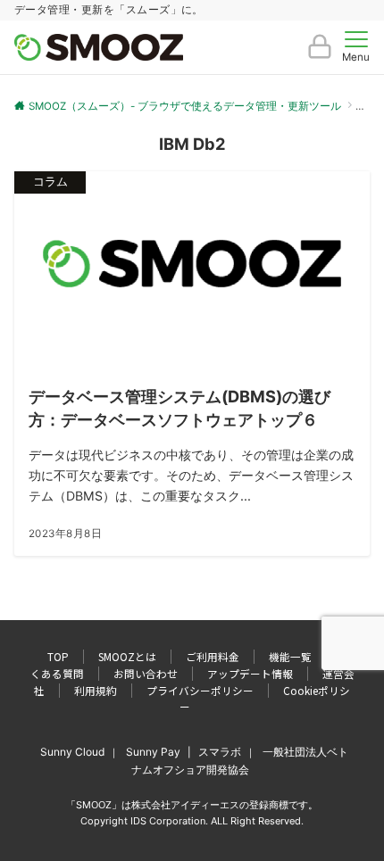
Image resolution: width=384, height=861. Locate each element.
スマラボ (219, 751)
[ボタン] (319, 53)
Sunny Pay (153, 751)
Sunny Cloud (72, 751)
